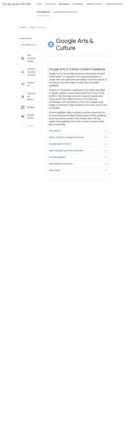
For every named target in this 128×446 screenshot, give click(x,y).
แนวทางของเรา (50, 4)
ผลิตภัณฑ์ (22, 27)
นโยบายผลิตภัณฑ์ (43, 12)
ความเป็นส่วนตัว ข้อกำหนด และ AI (65, 12)
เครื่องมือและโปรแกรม (94, 4)
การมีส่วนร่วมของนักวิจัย (114, 4)
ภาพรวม (39, 4)
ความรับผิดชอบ (78, 4)
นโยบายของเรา (64, 4)
